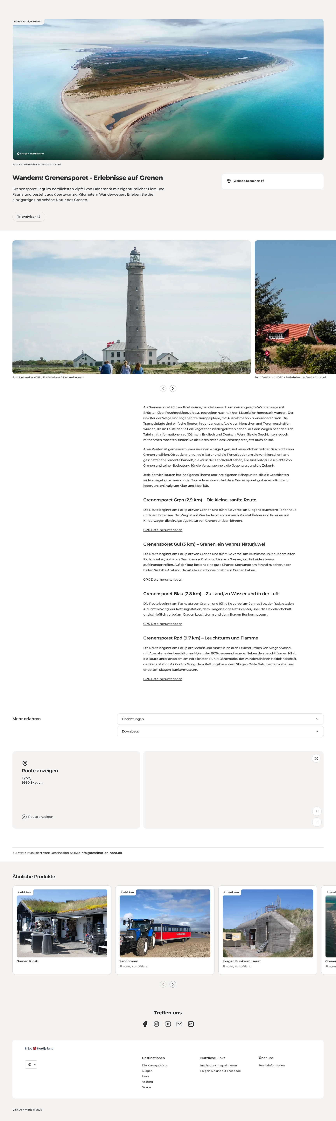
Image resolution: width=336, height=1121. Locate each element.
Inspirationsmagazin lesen (218, 1065)
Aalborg (147, 1082)
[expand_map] (316, 758)
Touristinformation (272, 1065)
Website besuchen (247, 181)
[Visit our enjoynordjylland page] (145, 1024)
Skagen (147, 1071)
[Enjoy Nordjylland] (39, 1048)
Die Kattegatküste (155, 1065)
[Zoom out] (317, 822)
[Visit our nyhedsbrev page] (179, 1024)
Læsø (145, 1076)
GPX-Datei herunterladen (162, 530)
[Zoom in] (317, 811)
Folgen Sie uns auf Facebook (220, 1071)
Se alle (146, 1087)
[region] (233, 790)
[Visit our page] (156, 1024)
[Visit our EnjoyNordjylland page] (167, 1024)
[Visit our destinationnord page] (190, 1024)
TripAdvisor (26, 217)
